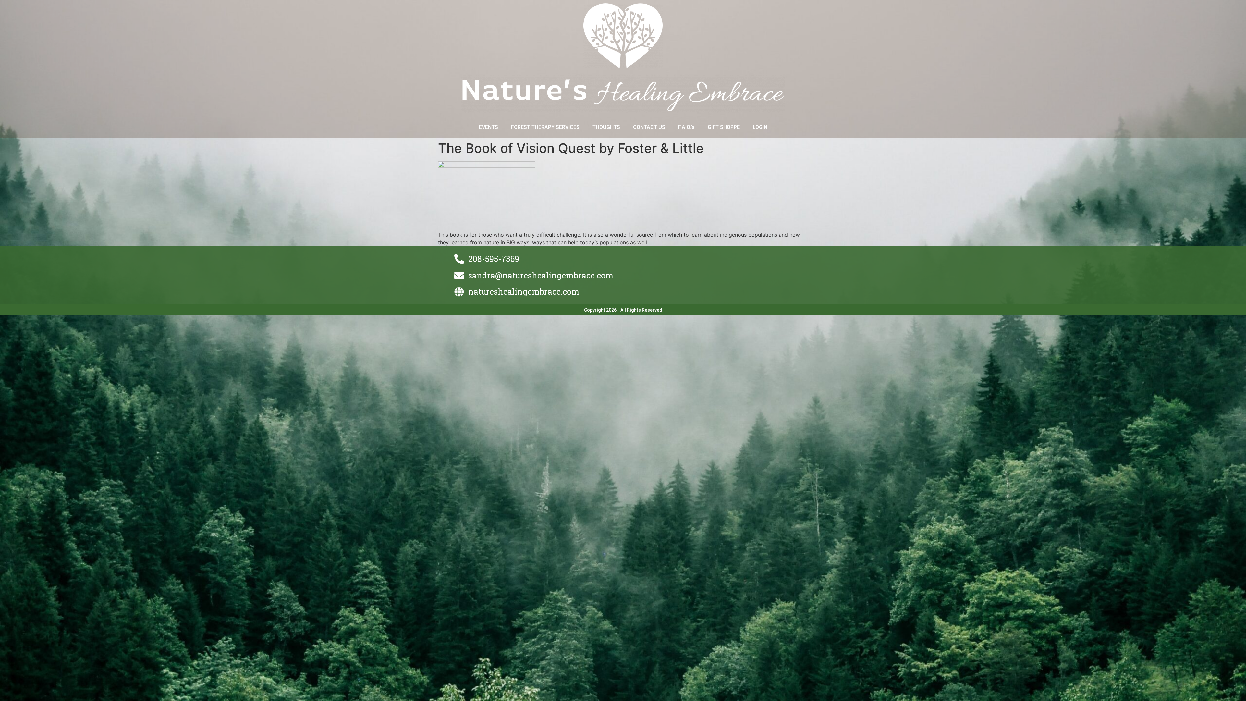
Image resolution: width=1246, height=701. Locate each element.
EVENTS (488, 127)
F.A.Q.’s (686, 127)
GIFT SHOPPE (724, 127)
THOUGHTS (606, 127)
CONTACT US (649, 127)
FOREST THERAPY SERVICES (545, 127)
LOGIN (760, 127)
